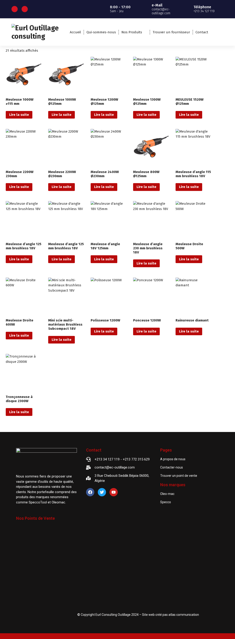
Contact (202, 32)
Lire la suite (19, 115)
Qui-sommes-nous (101, 32)
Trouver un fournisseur (171, 32)
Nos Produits (131, 32)
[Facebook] (90, 492)
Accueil (75, 32)
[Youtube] (113, 492)
